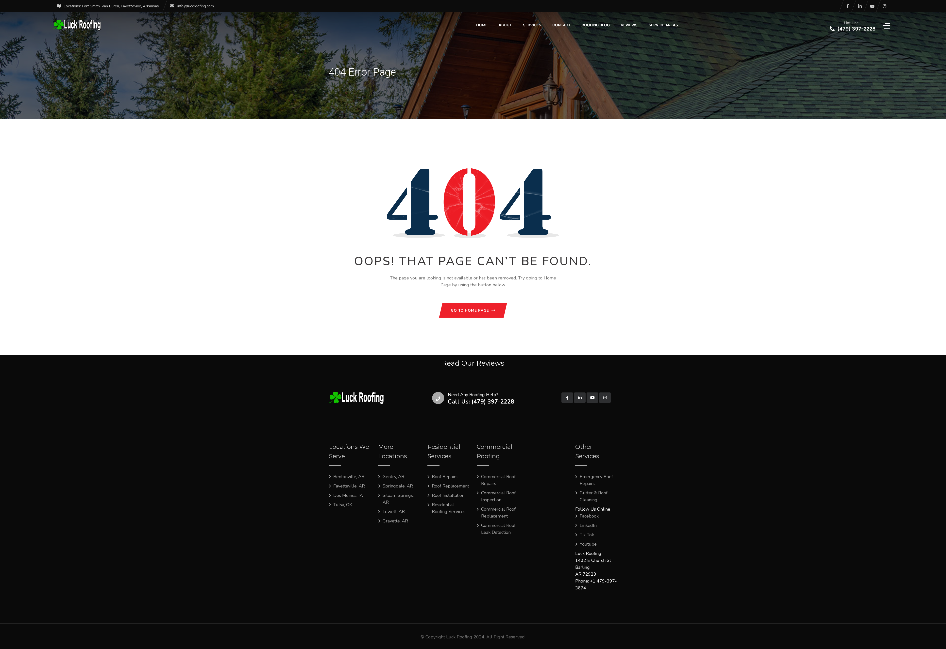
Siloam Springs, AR (398, 498)
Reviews (629, 25)
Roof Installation (448, 495)
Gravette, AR (395, 521)
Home (482, 25)
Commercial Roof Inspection (498, 496)
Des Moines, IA (348, 495)
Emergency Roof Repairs (596, 480)
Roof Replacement (450, 486)
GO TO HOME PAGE (470, 310)
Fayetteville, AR (349, 486)
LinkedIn (588, 525)
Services (532, 25)
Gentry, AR (393, 477)
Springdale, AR (398, 486)
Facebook (589, 516)
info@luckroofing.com (195, 6)
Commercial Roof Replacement (498, 512)
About (505, 25)
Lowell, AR (394, 512)
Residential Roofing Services (448, 508)
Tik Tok (587, 535)
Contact (561, 25)
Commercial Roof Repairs (498, 480)
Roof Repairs (444, 477)
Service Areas (663, 25)
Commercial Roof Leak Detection (498, 528)
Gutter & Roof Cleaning (594, 496)
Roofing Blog (596, 25)
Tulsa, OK (342, 505)
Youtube (588, 544)
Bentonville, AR (348, 477)
